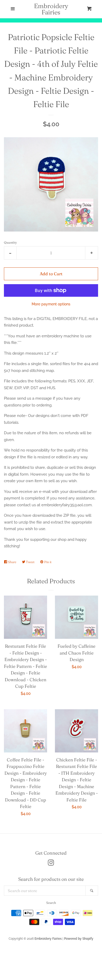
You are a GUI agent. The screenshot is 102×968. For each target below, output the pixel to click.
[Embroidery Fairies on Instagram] (51, 863)
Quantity (10, 242)
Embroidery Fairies (51, 9)
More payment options (51, 304)
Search (51, 903)
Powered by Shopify (78, 938)
